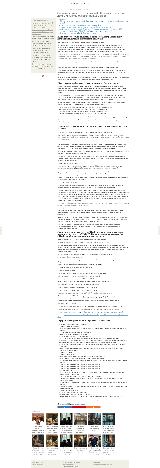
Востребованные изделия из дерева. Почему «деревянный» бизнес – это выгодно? (42, 43)
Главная (72, 9)
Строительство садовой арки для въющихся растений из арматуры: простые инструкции (42, 66)
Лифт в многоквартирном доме (68, 401)
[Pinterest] (79, 407)
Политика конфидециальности (69, 464)
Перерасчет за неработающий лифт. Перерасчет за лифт (78, 33)
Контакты (65, 462)
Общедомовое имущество (107, 401)
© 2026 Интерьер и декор (37, 462)
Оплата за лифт (79, 401)
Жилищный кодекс (97, 401)
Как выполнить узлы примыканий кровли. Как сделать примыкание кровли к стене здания (42, 25)
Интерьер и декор (80, 3)
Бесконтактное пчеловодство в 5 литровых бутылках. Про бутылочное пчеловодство (42, 50)
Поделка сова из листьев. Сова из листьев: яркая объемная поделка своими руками (42, 32)
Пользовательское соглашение (74, 462)
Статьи (86, 9)
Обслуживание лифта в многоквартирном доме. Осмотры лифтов (80, 25)
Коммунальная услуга (88, 401)
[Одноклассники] (93, 407)
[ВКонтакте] (65, 407)
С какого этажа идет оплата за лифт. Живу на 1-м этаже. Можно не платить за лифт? (86, 27)
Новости (79, 9)
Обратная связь (97, 462)
